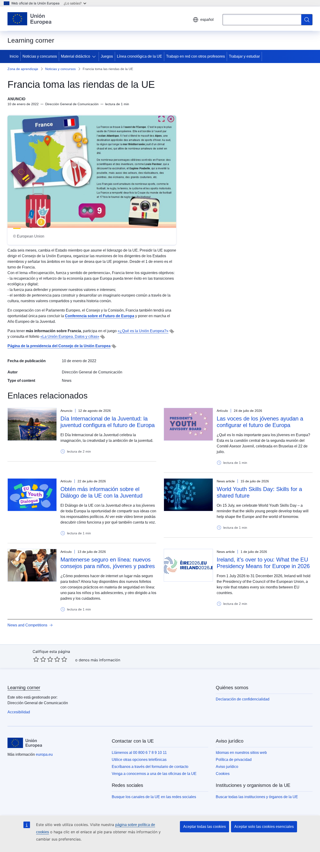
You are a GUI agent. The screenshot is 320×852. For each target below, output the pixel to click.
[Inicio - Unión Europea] (29, 18)
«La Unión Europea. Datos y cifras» (69, 337)
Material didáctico (75, 56)
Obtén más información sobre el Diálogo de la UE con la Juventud (101, 492)
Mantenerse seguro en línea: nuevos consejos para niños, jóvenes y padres (107, 562)
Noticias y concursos (39, 56)
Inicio (14, 56)
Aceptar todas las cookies (204, 827)
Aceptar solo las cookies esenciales (264, 827)
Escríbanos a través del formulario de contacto (150, 767)
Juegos (107, 56)
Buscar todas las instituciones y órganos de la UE (257, 797)
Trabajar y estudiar (244, 56)
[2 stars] (40, 659)
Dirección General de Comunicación (92, 372)
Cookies (223, 774)
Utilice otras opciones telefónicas (139, 760)
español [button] (207, 20)
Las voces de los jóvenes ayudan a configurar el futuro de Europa (260, 421)
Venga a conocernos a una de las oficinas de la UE (154, 774)
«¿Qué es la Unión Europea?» (143, 331)
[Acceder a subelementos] (95, 56)
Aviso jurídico (227, 767)
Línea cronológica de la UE (139, 56)
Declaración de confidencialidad (242, 699)
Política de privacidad (234, 760)
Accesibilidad (18, 712)
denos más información (99, 660)
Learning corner (23, 687)
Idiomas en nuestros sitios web (241, 753)
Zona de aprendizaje (22, 69)
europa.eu (44, 754)
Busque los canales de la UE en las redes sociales (154, 797)
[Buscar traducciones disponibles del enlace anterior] (171, 331)
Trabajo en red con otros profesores (195, 56)
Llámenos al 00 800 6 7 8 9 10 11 (139, 753)
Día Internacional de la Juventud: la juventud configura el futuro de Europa (107, 421)
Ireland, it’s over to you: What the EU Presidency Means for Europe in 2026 (263, 562)
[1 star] (36, 659)
